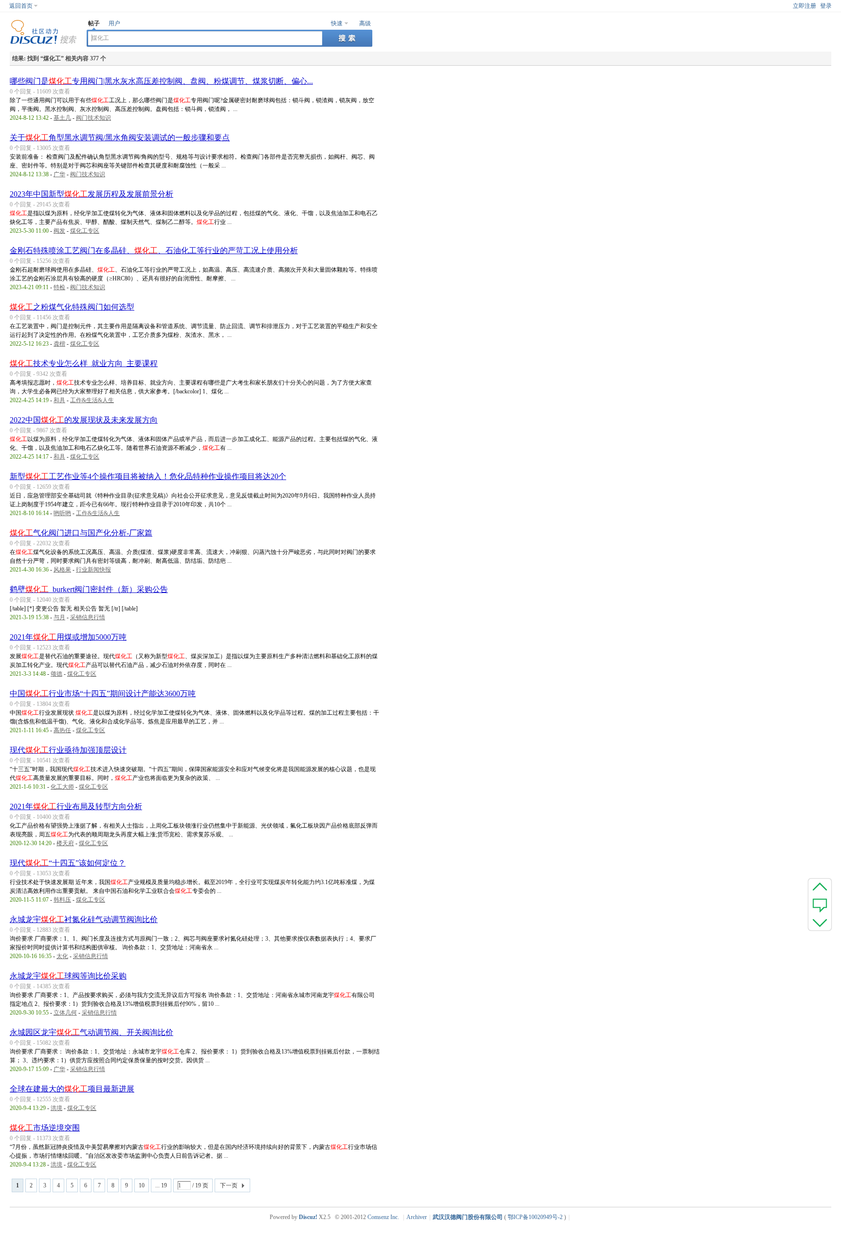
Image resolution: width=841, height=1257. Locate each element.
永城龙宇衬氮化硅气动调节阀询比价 (84, 919)
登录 (826, 5)
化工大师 (62, 786)
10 (142, 1185)
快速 (337, 23)
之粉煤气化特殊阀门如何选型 (72, 307)
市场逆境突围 (45, 1128)
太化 (62, 956)
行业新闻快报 (93, 569)
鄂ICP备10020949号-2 (535, 1217)
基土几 (62, 117)
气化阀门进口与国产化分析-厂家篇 (81, 533)
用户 (114, 23)
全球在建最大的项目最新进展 (72, 1089)
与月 (59, 617)
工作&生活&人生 (92, 400)
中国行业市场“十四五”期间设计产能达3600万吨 (103, 693)
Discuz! (308, 1217)
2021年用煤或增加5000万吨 (68, 637)
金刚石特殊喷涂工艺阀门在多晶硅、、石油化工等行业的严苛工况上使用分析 (154, 250)
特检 (59, 287)
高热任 (62, 730)
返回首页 (21, 5)
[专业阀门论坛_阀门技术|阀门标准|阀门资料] (43, 42)
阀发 (59, 230)
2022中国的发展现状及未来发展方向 (84, 420)
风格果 (62, 569)
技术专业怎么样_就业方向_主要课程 (84, 363)
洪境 (56, 1108)
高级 (365, 23)
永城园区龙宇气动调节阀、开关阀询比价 (91, 1032)
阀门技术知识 (93, 117)
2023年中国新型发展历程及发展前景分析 (91, 194)
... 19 (161, 1185)
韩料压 (62, 899)
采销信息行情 (87, 617)
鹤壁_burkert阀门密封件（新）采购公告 (89, 589)
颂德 (56, 673)
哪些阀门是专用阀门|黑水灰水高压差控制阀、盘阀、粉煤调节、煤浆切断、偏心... (161, 81)
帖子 (94, 23)
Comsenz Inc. (383, 1217)
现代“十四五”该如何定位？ (68, 863)
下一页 (229, 1185)
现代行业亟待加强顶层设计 (68, 750)
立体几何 (65, 1012)
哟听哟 (62, 513)
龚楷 (59, 343)
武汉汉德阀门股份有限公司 (468, 1217)
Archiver (416, 1217)
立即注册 (804, 5)
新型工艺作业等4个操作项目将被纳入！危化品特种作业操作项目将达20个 (148, 476)
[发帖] (820, 904)
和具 (59, 400)
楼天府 (65, 843)
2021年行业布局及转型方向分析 (76, 806)
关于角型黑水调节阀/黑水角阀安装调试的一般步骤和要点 (120, 137)
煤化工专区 (84, 230)
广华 (59, 174)
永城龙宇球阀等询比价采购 (68, 976)
